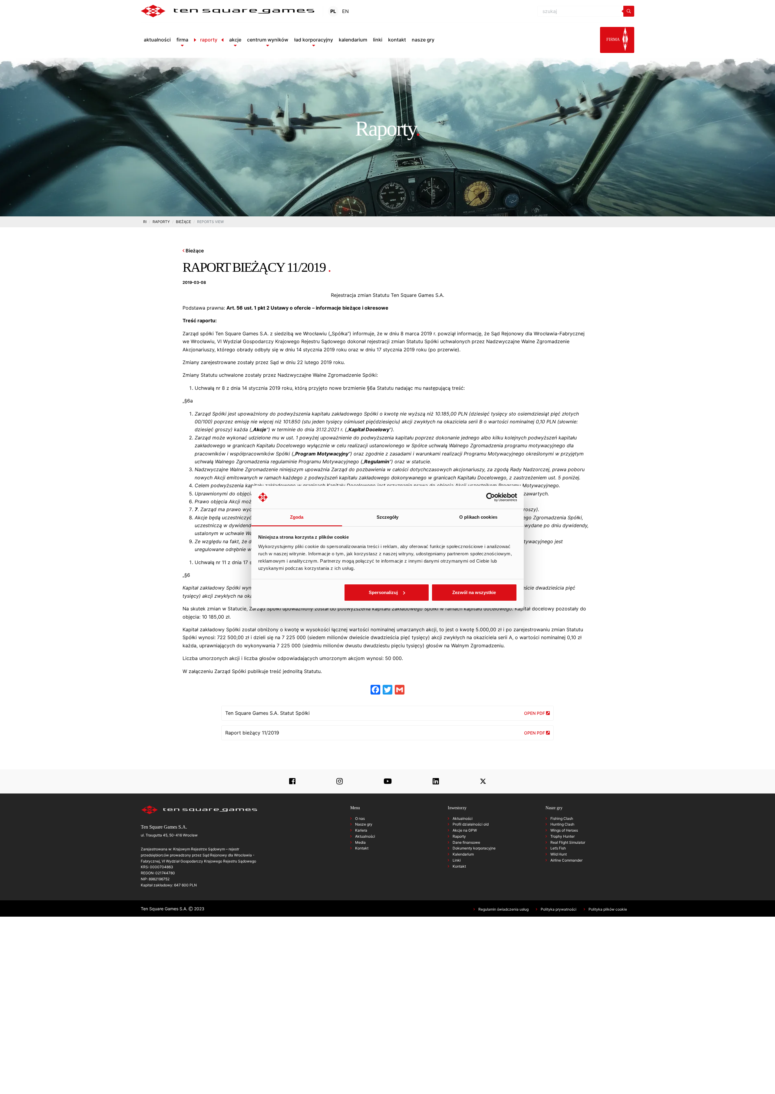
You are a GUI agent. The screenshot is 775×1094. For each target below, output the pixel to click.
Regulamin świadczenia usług (503, 909)
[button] (182, 39)
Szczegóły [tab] (388, 517)
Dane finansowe (466, 842)
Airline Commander (566, 860)
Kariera (361, 830)
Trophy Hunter (562, 836)
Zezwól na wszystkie (474, 592)
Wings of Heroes (564, 830)
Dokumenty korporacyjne (474, 848)
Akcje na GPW (465, 830)
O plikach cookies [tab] (478, 517)
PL (333, 11)
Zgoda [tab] (297, 517)
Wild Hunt (558, 854)
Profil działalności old (471, 824)
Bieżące (194, 251)
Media (360, 842)
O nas (360, 818)
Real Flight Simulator (567, 842)
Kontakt (361, 848)
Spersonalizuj (383, 592)
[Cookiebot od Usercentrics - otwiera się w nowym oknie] (490, 497)
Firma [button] (613, 39)
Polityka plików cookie (608, 909)
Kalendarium (463, 854)
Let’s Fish (558, 848)
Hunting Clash (562, 824)
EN (345, 11)
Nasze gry (363, 824)
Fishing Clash (561, 818)
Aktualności (365, 836)
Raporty (459, 836)
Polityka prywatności (558, 909)
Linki (457, 860)
